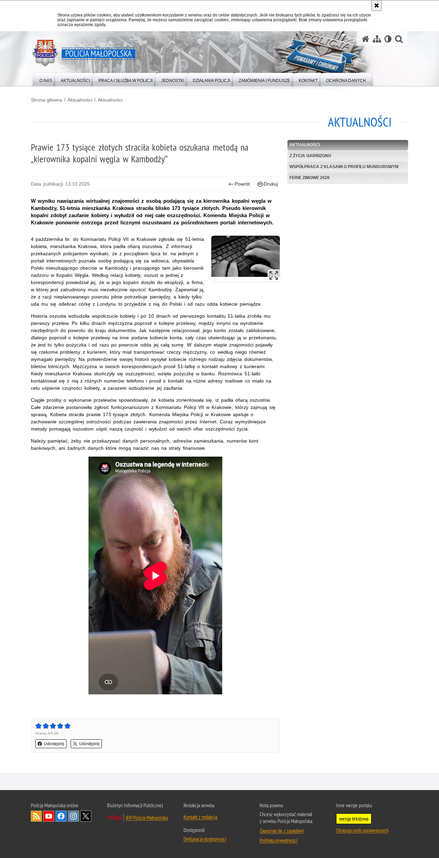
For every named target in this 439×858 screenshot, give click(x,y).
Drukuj (271, 184)
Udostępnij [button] (54, 743)
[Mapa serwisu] (377, 39)
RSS (36, 816)
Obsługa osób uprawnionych (362, 830)
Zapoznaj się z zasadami (282, 830)
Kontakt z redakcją (200, 816)
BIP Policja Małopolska (147, 817)
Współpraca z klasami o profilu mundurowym (344, 166)
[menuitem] (46, 79)
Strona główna (46, 100)
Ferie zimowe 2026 (309, 177)
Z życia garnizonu (310, 155)
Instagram (73, 816)
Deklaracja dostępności (204, 838)
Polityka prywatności (278, 840)
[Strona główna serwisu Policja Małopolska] (365, 39)
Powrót (242, 184)
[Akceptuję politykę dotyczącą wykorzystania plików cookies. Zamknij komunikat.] (376, 5)
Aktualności (80, 100)
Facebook (61, 816)
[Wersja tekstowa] (388, 39)
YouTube (48, 816)
